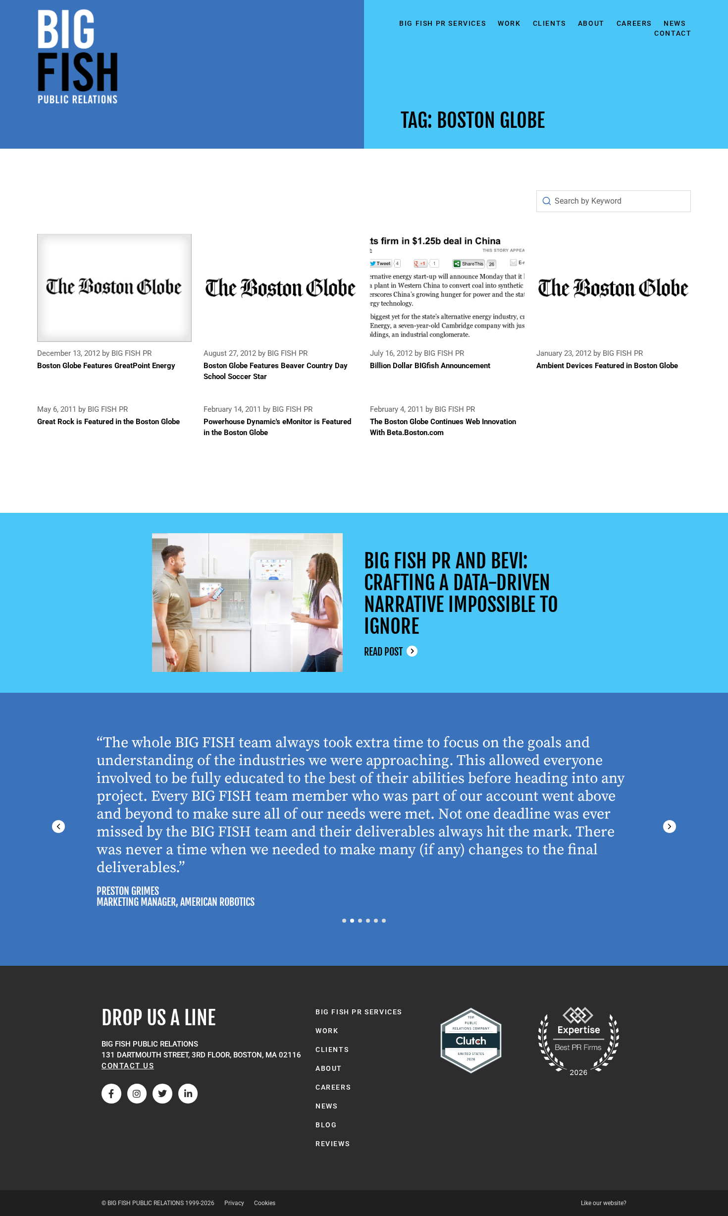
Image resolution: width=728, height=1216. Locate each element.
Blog (326, 1125)
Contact (672, 33)
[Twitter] (162, 1094)
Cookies (264, 1203)
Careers (634, 23)
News (674, 23)
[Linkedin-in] (188, 1094)
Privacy (234, 1203)
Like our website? (603, 1203)
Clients (549, 23)
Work (509, 23)
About (591, 23)
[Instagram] (137, 1094)
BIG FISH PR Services (442, 23)
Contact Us (128, 1065)
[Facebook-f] (111, 1094)
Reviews (332, 1144)
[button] (669, 826)
